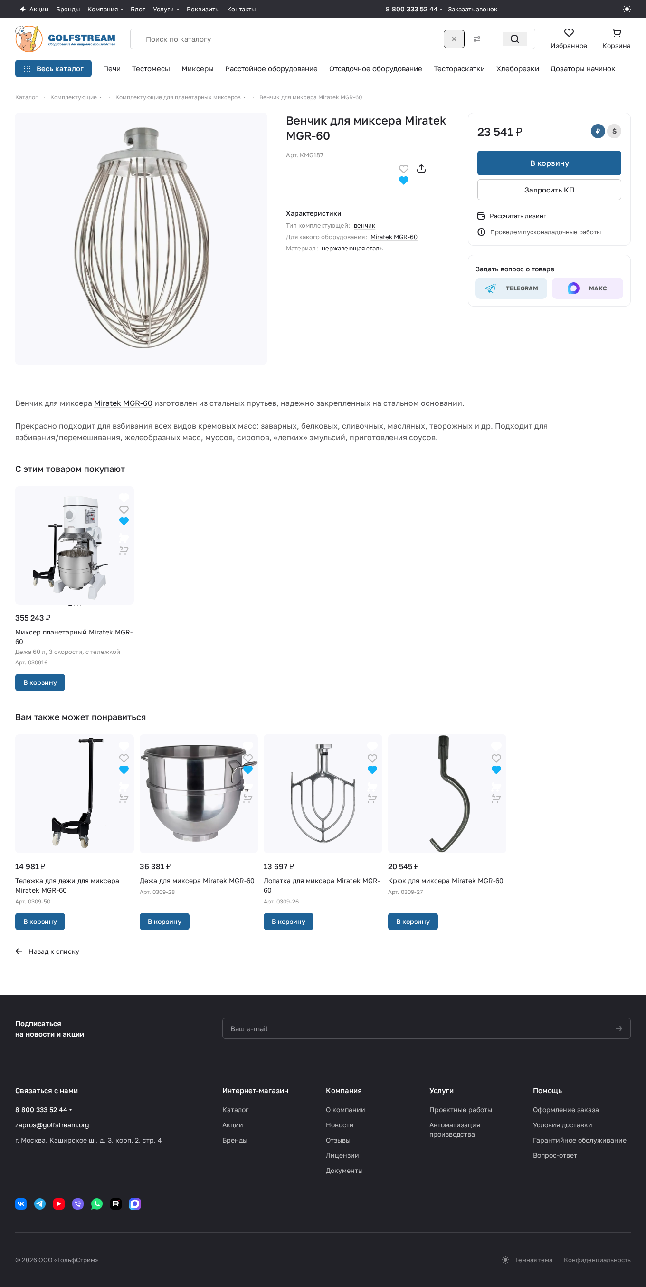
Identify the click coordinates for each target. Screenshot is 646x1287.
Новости (340, 1125)
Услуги (441, 1090)
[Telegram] (40, 1204)
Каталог (235, 1109)
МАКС (598, 288)
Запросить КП (549, 189)
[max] (135, 1204)
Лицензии (342, 1155)
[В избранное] (404, 168)
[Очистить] (454, 39)
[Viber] (78, 1204)
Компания (344, 1090)
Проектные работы (460, 1109)
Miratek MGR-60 (394, 236)
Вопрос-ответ (555, 1155)
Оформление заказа (566, 1109)
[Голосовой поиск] (494, 39)
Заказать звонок (472, 9)
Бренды (234, 1140)
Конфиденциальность (597, 1260)
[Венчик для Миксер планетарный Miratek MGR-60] (141, 239)
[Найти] (515, 39)
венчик (364, 225)
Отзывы (338, 1140)
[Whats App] (97, 1204)
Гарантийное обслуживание (580, 1140)
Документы (344, 1170)
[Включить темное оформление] (627, 9)
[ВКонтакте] (21, 1204)
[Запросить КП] (124, 543)
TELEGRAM (522, 288)
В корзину (549, 163)
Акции (232, 1125)
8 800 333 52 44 (412, 9)
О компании (345, 1109)
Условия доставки (562, 1125)
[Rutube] (116, 1204)
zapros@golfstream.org (52, 1125)
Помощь (547, 1090)
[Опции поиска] (475, 39)
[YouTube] (59, 1204)
